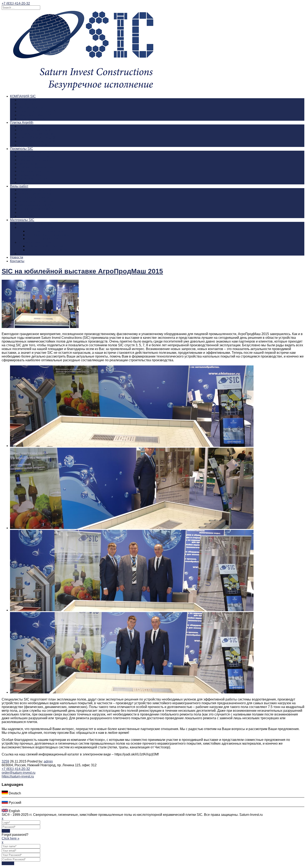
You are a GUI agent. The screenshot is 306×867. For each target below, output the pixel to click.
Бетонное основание (34, 197)
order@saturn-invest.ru (18, 772)
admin (48, 761)
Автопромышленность (35, 178)
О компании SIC (30, 100)
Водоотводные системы (37, 201)
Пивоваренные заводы (36, 160)
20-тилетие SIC (30, 104)
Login (6, 831)
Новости (16, 257)
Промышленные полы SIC (38, 111)
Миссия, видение (31, 107)
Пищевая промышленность (39, 152)
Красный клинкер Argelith (37, 137)
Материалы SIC (22, 220)
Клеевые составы (32, 253)
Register (8, 863)
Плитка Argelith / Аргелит (46, 246)
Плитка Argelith (21, 122)
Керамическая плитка (35, 242)
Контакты (17, 261)
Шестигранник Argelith (35, 130)
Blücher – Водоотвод (42, 238)
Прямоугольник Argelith (36, 133)
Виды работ (19, 186)
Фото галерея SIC (32, 118)
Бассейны (26, 212)
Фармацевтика (29, 175)
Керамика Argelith (32, 126)
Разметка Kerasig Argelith (37, 141)
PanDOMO (26, 216)
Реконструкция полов (34, 193)
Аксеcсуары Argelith (33, 145)
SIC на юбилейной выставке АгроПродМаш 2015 (82, 271)
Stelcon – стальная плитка (47, 250)
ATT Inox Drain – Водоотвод (48, 235)
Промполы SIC (21, 148)
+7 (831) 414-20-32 (16, 3)
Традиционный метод (34, 190)
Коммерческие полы (34, 182)
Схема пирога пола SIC (36, 208)
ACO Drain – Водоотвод (45, 231)
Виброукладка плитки (34, 205)
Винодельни (27, 163)
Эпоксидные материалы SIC (40, 223)
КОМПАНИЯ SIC (23, 96)
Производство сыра (33, 156)
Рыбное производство (35, 167)
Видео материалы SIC (35, 115)
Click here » (10, 838)
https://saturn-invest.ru (18, 776)
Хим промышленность (35, 171)
